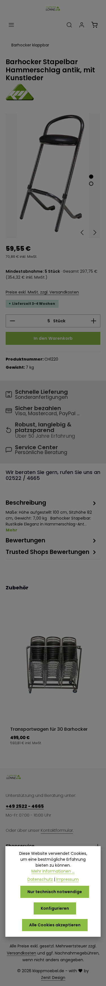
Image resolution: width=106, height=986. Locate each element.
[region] (53, 175)
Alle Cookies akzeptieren (55, 925)
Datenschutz (40, 879)
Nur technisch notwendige (54, 892)
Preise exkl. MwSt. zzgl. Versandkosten (42, 292)
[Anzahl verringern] (12, 320)
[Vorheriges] (82, 232)
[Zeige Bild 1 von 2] (91, 177)
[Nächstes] (94, 232)
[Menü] (11, 24)
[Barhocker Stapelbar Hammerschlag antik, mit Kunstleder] (53, 175)
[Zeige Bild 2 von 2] (91, 184)
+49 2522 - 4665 (25, 806)
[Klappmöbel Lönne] (53, 92)
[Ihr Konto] (81, 24)
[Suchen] (69, 24)
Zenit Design (53, 977)
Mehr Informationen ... (53, 871)
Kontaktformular (57, 830)
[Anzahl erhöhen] (93, 320)
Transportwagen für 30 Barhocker (49, 729)
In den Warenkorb (53, 338)
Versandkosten (21, 953)
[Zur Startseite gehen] (53, 8)
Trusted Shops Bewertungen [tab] (47, 552)
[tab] (52, 515)
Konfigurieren (55, 908)
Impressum (67, 879)
